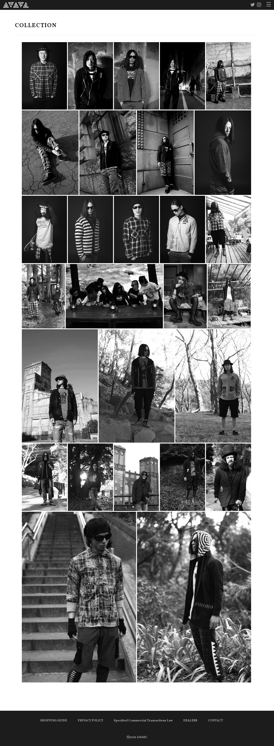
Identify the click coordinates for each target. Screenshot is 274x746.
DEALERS (190, 721)
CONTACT (215, 721)
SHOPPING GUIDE (53, 721)
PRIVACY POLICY (90, 721)
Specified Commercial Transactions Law (143, 721)
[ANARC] (16, 5)
